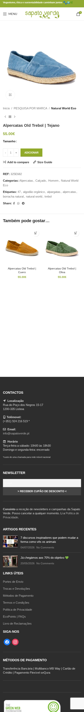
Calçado (40, 180)
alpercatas (69, 191)
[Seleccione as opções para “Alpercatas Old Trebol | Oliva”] (75, 233)
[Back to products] (10, 117)
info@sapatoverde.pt (16, 433)
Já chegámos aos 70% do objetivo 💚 (45, 557)
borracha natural (13, 196)
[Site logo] (42, 13)
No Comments (45, 547)
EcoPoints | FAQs (14, 616)
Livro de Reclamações (17, 623)
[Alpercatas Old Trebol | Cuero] (22, 247)
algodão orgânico (34, 191)
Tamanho (9, 141)
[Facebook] (7, 641)
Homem (53, 180)
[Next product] (14, 117)
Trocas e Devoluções (16, 588)
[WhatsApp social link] (18, 203)
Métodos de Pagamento (18, 595)
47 (19, 191)
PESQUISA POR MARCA (30, 108)
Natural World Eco (63, 108)
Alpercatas (26, 180)
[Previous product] (5, 117)
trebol (48, 196)
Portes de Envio (13, 581)
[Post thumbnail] (10, 543)
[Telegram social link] (23, 203)
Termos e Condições (16, 602)
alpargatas (53, 191)
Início (6, 108)
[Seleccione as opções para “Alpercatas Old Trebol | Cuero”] (35, 233)
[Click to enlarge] (10, 95)
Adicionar (31, 152)
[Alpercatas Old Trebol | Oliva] (62, 247)
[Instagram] (15, 641)
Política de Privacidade (17, 609)
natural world (34, 196)
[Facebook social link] (14, 203)
